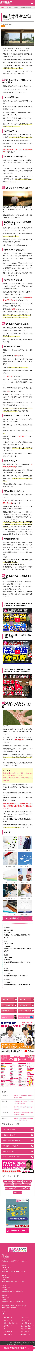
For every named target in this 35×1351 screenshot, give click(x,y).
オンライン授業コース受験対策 (11, 1157)
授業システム (8, 1317)
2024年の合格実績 (27, 1181)
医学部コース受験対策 (9, 1151)
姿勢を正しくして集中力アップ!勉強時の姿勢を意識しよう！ (23, 1096)
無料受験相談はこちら (18, 918)
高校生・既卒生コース (10, 1323)
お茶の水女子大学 (17, 1192)
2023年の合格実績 (17, 1181)
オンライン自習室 (20, 1188)
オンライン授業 (27, 1185)
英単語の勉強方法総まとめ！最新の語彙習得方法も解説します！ (23, 1113)
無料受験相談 (8, 1334)
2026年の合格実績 (18, 1185)
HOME (2, 7)
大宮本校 (7, 927)
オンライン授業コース (10, 1188)
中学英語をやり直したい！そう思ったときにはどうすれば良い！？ (23, 1102)
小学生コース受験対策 (9, 1129)
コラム (7, 7)
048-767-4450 (6, 1267)
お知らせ (28, 1188)
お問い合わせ (8, 1331)
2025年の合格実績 (8, 1185)
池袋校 (6, 968)
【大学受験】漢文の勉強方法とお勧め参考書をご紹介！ (23, 1108)
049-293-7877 (6, 1277)
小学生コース (8, 1320)
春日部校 (7, 979)
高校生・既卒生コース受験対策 (11, 1140)
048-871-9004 (6, 1257)
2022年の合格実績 (8, 1181)
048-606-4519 (6, 1297)
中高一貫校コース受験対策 (10, 1146)
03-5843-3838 (6, 1287)
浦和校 (6, 941)
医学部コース (8, 1326)
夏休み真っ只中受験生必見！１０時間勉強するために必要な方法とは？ (23, 1119)
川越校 (6, 955)
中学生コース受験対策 (9, 1135)
